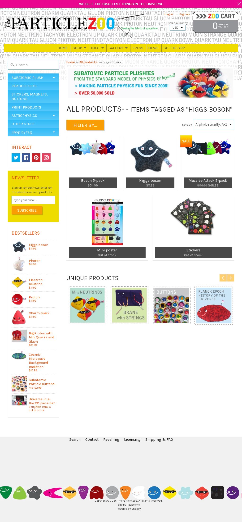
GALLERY (115, 48)
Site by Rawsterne (129, 504)
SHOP (77, 48)
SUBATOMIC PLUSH (27, 77)
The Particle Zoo (127, 500)
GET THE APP (174, 48)
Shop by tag (22, 132)
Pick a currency (178, 23)
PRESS (137, 48)
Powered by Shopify (129, 508)
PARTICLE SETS (24, 86)
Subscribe (27, 210)
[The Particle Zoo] (82, 26)
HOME (62, 48)
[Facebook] (26, 157)
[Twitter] (16, 157)
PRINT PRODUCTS (26, 107)
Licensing (132, 439)
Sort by (187, 124)
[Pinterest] (36, 157)
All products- (88, 62)
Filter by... (85, 125)
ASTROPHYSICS (24, 115)
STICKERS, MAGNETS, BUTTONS (30, 96)
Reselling (111, 439)
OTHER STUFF (23, 124)
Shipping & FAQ (159, 439)
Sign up (184, 14)
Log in (168, 14)
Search (75, 439)
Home (70, 62)
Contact (92, 439)
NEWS (153, 48)
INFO (95, 48)
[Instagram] (46, 157)
